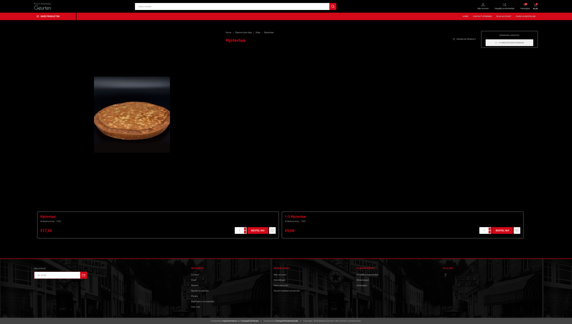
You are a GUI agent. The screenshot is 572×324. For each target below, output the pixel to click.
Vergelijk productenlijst (504, 8)
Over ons (195, 307)
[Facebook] (445, 275)
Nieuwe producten (200, 290)
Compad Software (250, 321)
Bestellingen (280, 280)
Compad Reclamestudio (287, 321)
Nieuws (194, 285)
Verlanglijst (361, 285)
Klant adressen (281, 285)
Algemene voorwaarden (202, 301)
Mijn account (483, 8)
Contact (195, 274)
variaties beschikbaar (511, 43)
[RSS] (451, 274)
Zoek (193, 280)
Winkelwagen (362, 280)
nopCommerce (230, 321)
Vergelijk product (466, 39)
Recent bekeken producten (287, 290)
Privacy (194, 296)
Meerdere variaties (509, 35)
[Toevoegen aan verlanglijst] (272, 230)
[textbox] (232, 6)
